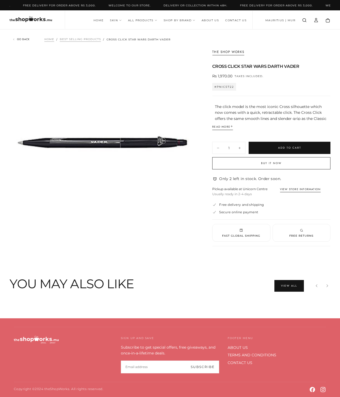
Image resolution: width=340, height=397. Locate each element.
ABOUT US (210, 20)
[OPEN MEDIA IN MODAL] (187, 227)
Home (49, 39)
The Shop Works (228, 52)
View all (289, 286)
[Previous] (316, 286)
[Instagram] (323, 389)
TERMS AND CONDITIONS (252, 355)
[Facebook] (312, 389)
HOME (99, 20)
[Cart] (327, 20)
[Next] (327, 286)
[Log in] (316, 20)
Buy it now (271, 163)
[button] (280, 20)
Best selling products (80, 39)
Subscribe (203, 367)
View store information (300, 189)
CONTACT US (235, 20)
